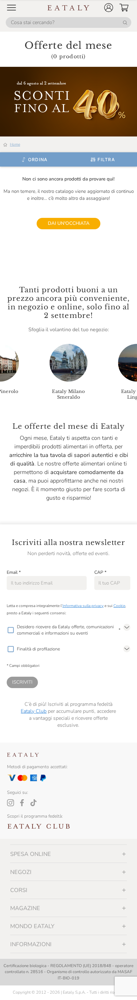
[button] (108, 7)
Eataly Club (34, 711)
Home (15, 144)
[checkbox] (10, 630)
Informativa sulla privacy (83, 605)
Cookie (119, 605)
